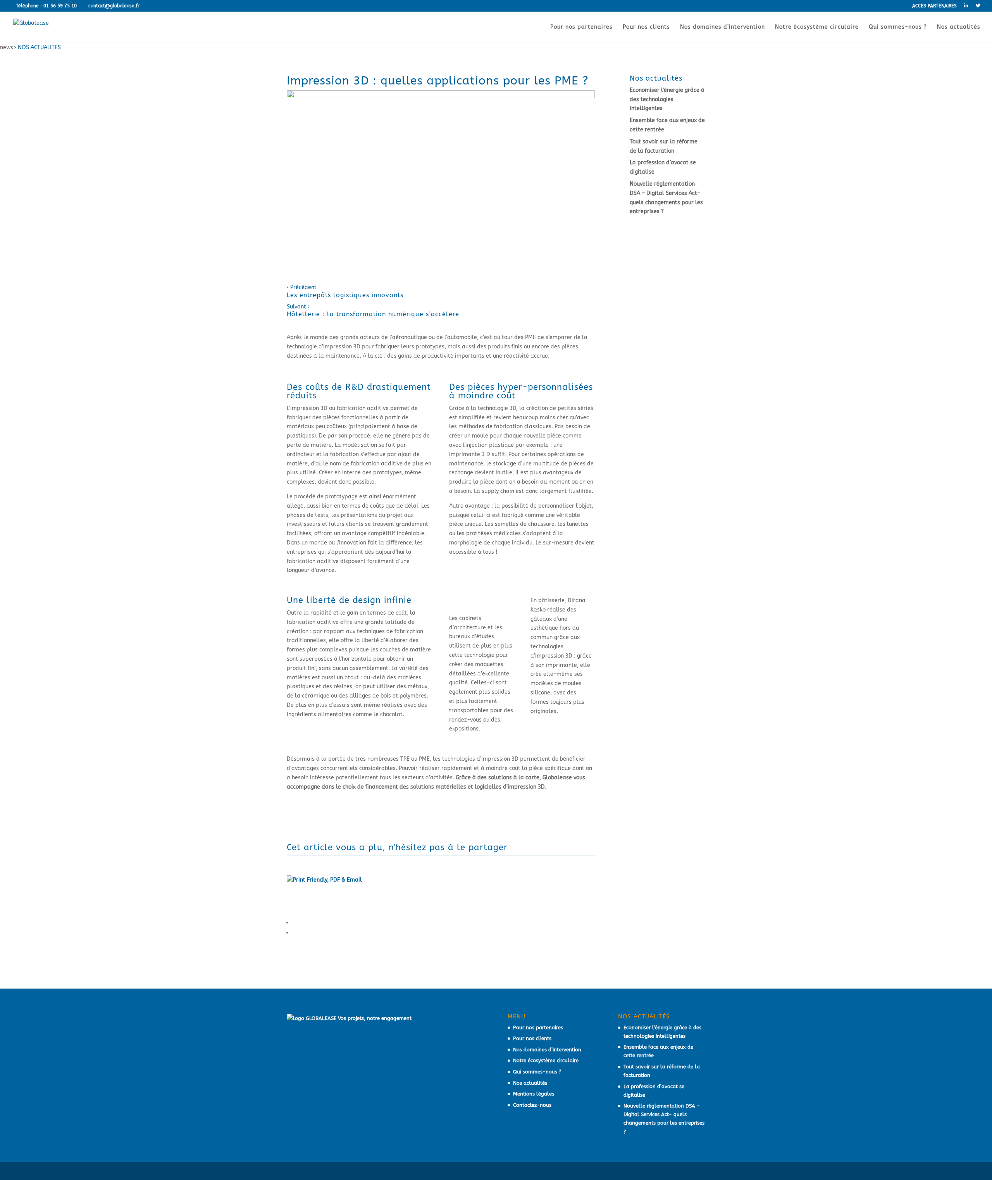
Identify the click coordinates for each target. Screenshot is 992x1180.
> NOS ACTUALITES (37, 47)
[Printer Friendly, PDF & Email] (324, 881)
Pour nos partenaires (581, 27)
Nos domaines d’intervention (722, 27)
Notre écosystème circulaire (817, 27)
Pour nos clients (646, 27)
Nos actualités (958, 27)
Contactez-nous (532, 1105)
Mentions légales (533, 1094)
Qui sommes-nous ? (898, 27)
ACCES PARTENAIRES (934, 6)
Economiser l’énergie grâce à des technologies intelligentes (667, 99)
